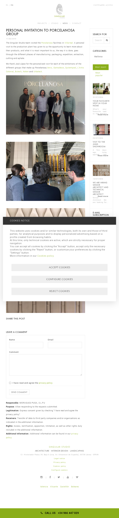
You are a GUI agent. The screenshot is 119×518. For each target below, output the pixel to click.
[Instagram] (41, 477)
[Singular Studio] (59, 11)
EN (12, 5)
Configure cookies (59, 470)
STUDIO (55, 23)
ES (7, 5)
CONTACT (76, 23)
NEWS (65, 23)
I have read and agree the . (32, 383)
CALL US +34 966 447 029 (61, 513)
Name (12, 340)
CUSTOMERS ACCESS (103, 5)
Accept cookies (59, 267)
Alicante (54, 487)
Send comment (19, 392)
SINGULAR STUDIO (59, 447)
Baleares (75, 487)
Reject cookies (59, 291)
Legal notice (59, 459)
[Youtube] (68, 477)
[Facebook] (50, 477)
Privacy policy (59, 462)
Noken (26, 72)
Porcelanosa (47, 43)
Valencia (44, 487)
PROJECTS (42, 23)
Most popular (99, 74)
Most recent (100, 67)
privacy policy (45, 383)
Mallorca (98, 57)
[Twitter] (59, 477)
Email (50, 340)
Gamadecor (58, 68)
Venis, (50, 68)
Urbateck (38, 72)
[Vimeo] (77, 477)
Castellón (64, 487)
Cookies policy (59, 466)
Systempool (70, 68)
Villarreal (69, 43)
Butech (18, 72)
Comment (14, 352)
